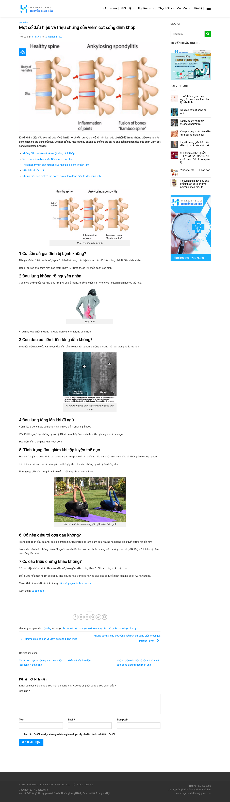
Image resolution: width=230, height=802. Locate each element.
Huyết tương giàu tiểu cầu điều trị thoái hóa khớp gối (194, 144)
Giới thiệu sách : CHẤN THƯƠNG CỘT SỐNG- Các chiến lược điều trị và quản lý (195, 158)
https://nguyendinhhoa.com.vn (75, 583)
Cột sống (182, 8)
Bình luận (24, 691)
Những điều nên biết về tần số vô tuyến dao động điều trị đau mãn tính (61, 176)
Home (113, 8)
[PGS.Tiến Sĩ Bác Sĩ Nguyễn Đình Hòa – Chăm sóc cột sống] (36, 8)
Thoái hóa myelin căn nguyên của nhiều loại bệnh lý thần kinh (55, 164)
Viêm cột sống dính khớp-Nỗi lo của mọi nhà (47, 159)
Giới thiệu (127, 8)
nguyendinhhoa (53, 37)
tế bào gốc (38, 590)
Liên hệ (198, 8)
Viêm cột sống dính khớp (124, 628)
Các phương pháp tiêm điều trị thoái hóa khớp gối (195, 133)
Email (71, 719)
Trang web (122, 719)
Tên (22, 719)
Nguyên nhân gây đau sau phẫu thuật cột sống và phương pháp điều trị (194, 184)
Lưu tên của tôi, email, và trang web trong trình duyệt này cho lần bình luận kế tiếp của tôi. (69, 734)
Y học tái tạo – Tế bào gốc (195, 170)
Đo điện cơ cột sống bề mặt (193, 111)
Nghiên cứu (145, 8)
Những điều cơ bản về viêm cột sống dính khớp (48, 153)
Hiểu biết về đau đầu (33, 170)
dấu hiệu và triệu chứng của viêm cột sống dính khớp (87, 628)
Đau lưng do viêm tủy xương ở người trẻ (192, 122)
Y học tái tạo (166, 8)
